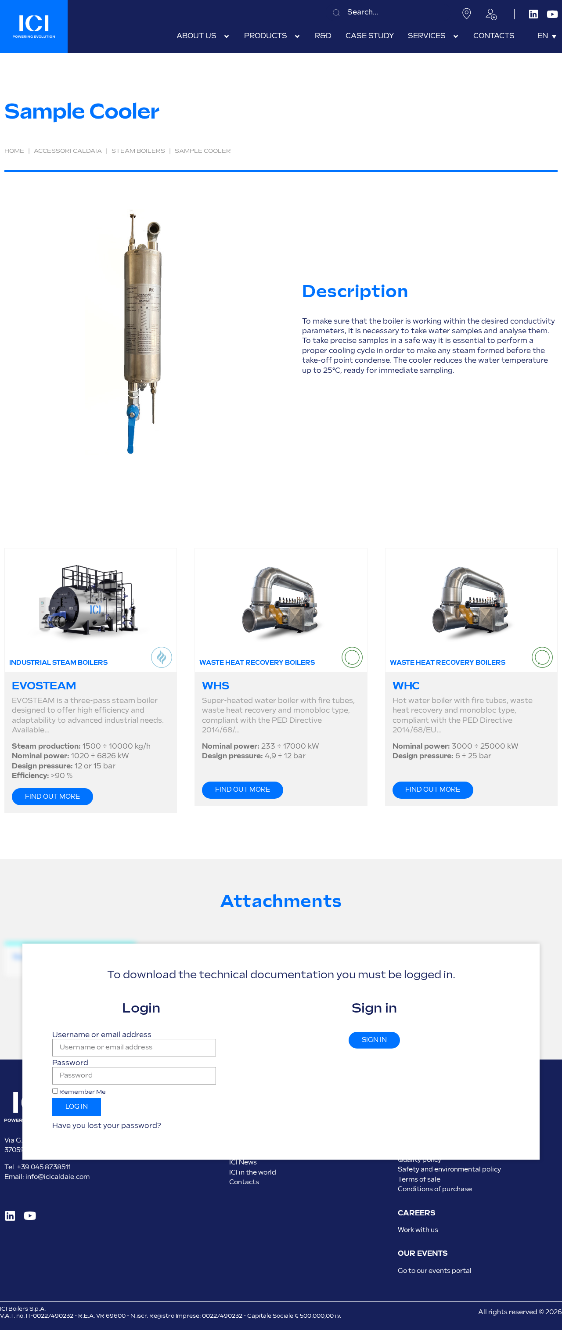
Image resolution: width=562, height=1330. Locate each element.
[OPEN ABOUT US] (226, 36)
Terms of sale (419, 1179)
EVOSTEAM (44, 686)
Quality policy (419, 1160)
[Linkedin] (534, 14)
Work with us (418, 1230)
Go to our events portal (435, 1271)
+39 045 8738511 (44, 1167)
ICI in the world (252, 1172)
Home (14, 151)
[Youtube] (553, 14)
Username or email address (101, 1035)
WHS (215, 686)
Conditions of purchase (435, 1189)
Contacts (244, 1182)
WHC (406, 686)
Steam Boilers (138, 151)
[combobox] (388, 12)
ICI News (243, 1162)
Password (70, 1063)
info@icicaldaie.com (57, 1177)
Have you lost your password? (106, 1126)
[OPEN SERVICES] (455, 36)
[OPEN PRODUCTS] (297, 36)
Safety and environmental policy (449, 1169)
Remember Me (82, 1092)
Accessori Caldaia (68, 151)
